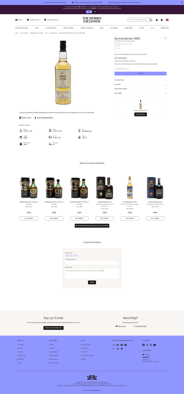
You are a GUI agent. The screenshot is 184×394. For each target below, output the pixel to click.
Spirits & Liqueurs (87, 28)
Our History (20, 348)
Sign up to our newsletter (53, 328)
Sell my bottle (140, 114)
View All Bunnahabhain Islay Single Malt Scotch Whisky (92, 225)
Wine (101, 28)
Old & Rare (114, 28)
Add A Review (68, 253)
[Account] (157, 20)
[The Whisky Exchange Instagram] (151, 345)
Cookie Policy (84, 352)
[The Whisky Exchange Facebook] (143, 345)
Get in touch (122, 326)
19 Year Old (86, 131)
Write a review (68, 267)
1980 (25, 138)
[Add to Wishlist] (166, 39)
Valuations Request (54, 363)
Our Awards (20, 352)
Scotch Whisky (51, 28)
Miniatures (128, 28)
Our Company (20, 344)
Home (16, 33)
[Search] (151, 20)
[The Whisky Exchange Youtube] (154, 345)
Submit (92, 282)
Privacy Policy (84, 348)
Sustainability (20, 359)
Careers (19, 363)
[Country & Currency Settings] (167, 20)
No (95, 11)
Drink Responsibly (120, 89)
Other (141, 28)
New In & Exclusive (21, 28)
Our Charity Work (21, 355)
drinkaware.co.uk (96, 390)
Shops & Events (34, 20)
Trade (19, 20)
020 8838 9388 (141, 326)
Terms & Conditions (86, 344)
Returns (117, 84)
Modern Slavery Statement (87, 355)
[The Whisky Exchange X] (147, 345)
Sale (152, 28)
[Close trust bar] (182, 2)
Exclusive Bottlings (53, 355)
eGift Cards (52, 348)
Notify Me (140, 73)
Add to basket (29, 218)
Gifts (37, 28)
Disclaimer (118, 93)
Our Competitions (53, 359)
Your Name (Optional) (70, 259)
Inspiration (165, 28)
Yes (89, 11)
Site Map (51, 344)
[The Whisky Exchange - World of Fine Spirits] (92, 19)
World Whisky (68, 28)
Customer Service (52, 20)
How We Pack (119, 80)
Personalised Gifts (53, 352)
